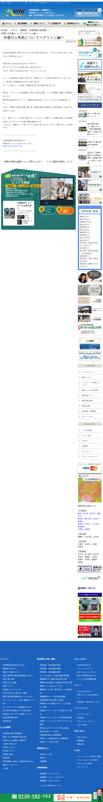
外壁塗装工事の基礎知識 (12, 733)
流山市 (92, 513)
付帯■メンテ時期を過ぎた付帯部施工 (54, 738)
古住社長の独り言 (84, 665)
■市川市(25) (84, 230)
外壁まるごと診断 (10, 683)
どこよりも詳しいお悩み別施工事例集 (54, 676)
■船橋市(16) (84, 232)
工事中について (9, 747)
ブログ (14, 30)
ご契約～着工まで (10, 744)
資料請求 (80, 744)
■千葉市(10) (84, 248)
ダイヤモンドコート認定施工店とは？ (17, 707)
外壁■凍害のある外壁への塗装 (51, 700)
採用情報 (80, 741)
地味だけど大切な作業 (90, 390)
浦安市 (87, 529)
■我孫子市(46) (85, 222)
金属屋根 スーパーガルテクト (52, 777)
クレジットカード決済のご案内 (89, 756)
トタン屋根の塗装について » (60, 161)
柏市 (79, 513)
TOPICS (84, 441)
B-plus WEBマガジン (85, 691)
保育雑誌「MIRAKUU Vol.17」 (89, 702)
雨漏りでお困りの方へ (11, 672)
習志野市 (81, 527)
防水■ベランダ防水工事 (49, 742)
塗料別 (42, 758)
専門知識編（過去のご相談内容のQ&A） (18, 761)
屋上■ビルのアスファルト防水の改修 (54, 728)
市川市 (87, 524)
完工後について (9, 751)
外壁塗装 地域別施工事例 (50, 669)
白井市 (96, 519)
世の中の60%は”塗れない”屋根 (15, 693)
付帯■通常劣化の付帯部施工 (51, 735)
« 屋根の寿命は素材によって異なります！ (23, 161)
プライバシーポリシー (90, 456)
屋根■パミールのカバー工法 (51, 686)
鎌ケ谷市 (88, 519)
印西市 (80, 524)
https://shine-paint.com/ (12, 146)
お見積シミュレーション (12, 690)
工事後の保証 (8, 754)
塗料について (86, 377)
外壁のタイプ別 (46, 754)
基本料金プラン (87, 395)
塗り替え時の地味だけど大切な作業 (17, 710)
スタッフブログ (87, 416)
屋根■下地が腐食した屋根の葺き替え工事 (56, 683)
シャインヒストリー (85, 669)
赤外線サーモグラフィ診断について (17, 714)
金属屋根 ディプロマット (50, 774)
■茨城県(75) (84, 256)
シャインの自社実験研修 (86, 679)
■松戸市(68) (84, 219)
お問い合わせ (82, 737)
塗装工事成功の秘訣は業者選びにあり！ (18, 676)
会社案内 (85, 446)
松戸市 (85, 513)
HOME (4, 30)
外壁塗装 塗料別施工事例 (50, 672)
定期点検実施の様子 (10, 717)
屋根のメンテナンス (10, 765)
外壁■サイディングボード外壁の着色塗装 (56, 717)
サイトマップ (86, 451)
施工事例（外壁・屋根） (46, 659)
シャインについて (88, 372)
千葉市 (80, 529)
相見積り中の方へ (10, 669)
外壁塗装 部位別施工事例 (50, 665)
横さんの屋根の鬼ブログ (86, 676)
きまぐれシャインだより (86, 672)
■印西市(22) (84, 235)
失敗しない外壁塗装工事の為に (15, 737)
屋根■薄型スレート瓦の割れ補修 (52, 696)
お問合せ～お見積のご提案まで (15, 740)
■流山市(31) (84, 224)
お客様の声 (7, 721)
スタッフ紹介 (86, 436)
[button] (41, 202)
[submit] (98, 33)
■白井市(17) (84, 240)
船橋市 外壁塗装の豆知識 (33, 30)
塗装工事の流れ (87, 401)
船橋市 (80, 521)
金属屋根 (43, 761)
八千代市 (95, 524)
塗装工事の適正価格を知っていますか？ (18, 696)
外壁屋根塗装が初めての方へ (14, 665)
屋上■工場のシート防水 (49, 731)
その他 (5, 768)
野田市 (80, 519)
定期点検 (6, 758)
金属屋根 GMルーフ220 (49, 781)
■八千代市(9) (85, 238)
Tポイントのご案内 (84, 763)
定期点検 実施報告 (89, 411)
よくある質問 (86, 430)
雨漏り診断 (86, 406)
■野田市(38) (84, 227)
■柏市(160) (84, 217)
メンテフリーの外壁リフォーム (91, 384)
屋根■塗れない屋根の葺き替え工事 (53, 679)
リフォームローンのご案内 (87, 760)
